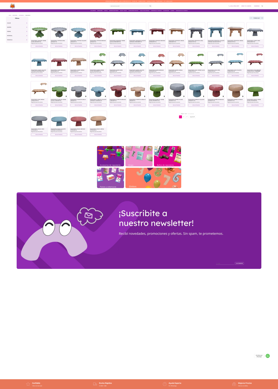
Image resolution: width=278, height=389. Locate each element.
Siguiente (192, 117)
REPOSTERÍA (100, 10)
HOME (10, 15)
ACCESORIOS (21, 15)
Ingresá (256, 6)
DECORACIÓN (166, 10)
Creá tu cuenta (246, 6)
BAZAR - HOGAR (123, 10)
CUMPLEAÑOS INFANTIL (133, 10)
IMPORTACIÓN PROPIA (113, 10)
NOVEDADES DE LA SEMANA (182, 10)
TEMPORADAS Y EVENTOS (156, 10)
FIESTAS (106, 10)
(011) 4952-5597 (234, 6)
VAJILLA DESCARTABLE (144, 10)
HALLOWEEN (93, 10)
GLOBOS (172, 10)
